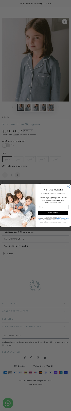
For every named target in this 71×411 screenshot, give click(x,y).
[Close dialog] (68, 186)
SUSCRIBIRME (53, 213)
